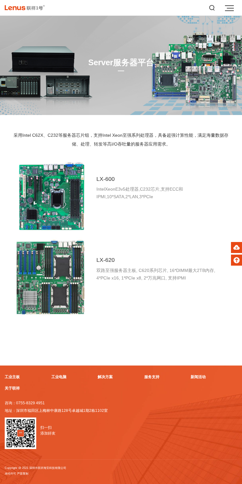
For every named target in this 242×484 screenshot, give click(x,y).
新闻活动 (198, 377)
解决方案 (105, 377)
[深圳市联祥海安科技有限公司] (27, 7)
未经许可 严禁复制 (16, 473)
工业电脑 (58, 377)
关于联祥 (12, 388)
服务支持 (151, 377)
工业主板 (12, 377)
